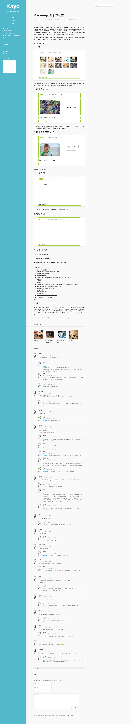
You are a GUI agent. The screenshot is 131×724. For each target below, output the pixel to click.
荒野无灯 (6, 51)
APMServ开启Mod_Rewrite (10, 30)
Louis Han (41, 560)
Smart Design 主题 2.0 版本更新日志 (12, 35)
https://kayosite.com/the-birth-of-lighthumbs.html (63, 318)
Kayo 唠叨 (50, 311)
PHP (67, 20)
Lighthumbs (63, 20)
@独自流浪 (46, 377)
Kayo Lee (39, 318)
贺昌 (40, 354)
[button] (13, 20)
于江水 (5, 53)
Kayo (44, 383)
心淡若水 (41, 391)
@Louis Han (46, 570)
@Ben (44, 525)
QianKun (41, 610)
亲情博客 (41, 649)
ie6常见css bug (7, 37)
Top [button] (64, 715)
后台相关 (51, 20)
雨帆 (40, 625)
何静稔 (40, 410)
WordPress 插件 (80, 31)
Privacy (56, 715)
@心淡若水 (46, 403)
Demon (40, 595)
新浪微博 (121, 5)
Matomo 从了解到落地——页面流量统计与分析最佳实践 (16, 40)
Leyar (5, 46)
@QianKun (46, 621)
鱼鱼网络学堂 (42, 544)
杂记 (55, 20)
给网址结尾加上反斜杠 (9, 33)
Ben (40, 514)
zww (5, 49)
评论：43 (75, 20)
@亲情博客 (46, 660)
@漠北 (45, 589)
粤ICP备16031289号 (70, 715)
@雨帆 (45, 636)
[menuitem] (13, 17)
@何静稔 (45, 420)
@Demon (45, 605)
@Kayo (44, 447)
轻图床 (70, 20)
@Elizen (45, 540)
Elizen (40, 529)
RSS (124, 5)
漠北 (40, 576)
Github (117, 5)
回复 (50, 355)
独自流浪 (45, 362)
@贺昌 (44, 366)
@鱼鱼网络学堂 (47, 555)
